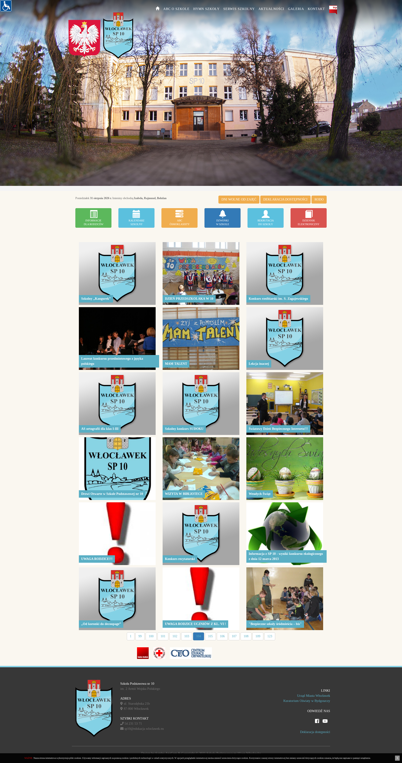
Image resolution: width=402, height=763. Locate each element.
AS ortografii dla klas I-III (99, 429)
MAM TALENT (176, 363)
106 (222, 636)
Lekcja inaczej (259, 363)
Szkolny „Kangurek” (96, 298)
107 (234, 636)
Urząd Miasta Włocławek (313, 695)
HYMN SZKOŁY (206, 9)
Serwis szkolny (239, 9)
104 (198, 636)
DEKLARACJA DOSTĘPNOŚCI (285, 199)
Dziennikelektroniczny (308, 222)
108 (246, 636)
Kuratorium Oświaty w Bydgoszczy (306, 701)
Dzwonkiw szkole (222, 222)
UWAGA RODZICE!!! (97, 559)
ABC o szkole (176, 9)
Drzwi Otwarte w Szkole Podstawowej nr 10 (112, 494)
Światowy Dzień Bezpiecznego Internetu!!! (278, 429)
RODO (319, 199)
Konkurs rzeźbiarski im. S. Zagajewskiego (278, 298)
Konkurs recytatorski (180, 559)
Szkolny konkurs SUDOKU (184, 429)
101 (163, 636)
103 (186, 636)
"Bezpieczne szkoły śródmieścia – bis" (275, 624)
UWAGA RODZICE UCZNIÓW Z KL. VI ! (195, 624)
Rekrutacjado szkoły (266, 222)
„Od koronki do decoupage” (101, 624)
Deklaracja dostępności (315, 732)
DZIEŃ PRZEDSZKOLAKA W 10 (189, 298)
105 (210, 636)
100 (151, 636)
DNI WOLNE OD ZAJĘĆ (238, 199)
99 (140, 636)
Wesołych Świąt (260, 494)
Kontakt (316, 9)
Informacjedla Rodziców (93, 222)
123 (269, 636)
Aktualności (271, 9)
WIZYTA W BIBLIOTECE (184, 494)
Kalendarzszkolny (136, 222)
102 (174, 636)
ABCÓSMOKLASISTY (180, 222)
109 (257, 636)
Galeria (296, 9)
